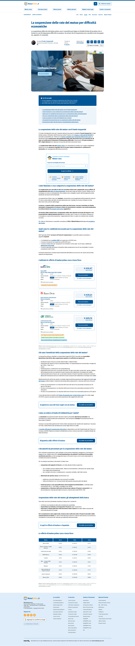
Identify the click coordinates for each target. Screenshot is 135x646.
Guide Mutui (86, 600)
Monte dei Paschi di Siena (104, 602)
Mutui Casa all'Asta (72, 628)
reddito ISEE (56, 240)
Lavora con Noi (56, 616)
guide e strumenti (36, 14)
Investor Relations (57, 618)
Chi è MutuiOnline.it (57, 600)
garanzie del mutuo (57, 209)
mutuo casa (60, 145)
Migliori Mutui (107, 14)
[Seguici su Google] (95, 45)
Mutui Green (71, 623)
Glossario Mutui (86, 616)
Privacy (70, 609)
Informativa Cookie (72, 612)
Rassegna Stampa (57, 614)
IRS (84, 630)
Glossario (94, 14)
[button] (67, 405)
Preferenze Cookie (72, 614)
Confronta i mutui (47, 68)
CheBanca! (101, 612)
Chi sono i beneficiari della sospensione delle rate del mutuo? (60, 116)
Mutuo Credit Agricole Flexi (48, 322)
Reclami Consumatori (73, 607)
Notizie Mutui (56, 607)
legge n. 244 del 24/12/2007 (84, 135)
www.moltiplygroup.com (98, 640)
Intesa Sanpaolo (102, 600)
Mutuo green (57, 9)
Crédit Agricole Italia (46, 320)
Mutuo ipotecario (72, 630)
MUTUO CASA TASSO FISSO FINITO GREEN (51, 272)
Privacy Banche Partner (73, 616)
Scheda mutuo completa (47, 282)
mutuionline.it (27, 14)
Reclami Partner (102, 623)
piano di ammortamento (57, 191)
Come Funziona (71, 600)
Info (77, 14)
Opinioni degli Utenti (57, 605)
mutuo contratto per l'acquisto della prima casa (76, 137)
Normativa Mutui (72, 632)
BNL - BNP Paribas (103, 605)
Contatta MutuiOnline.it (58, 602)
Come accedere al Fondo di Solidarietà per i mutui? (57, 118)
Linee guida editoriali (58, 612)
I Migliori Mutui (86, 602)
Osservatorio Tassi (87, 612)
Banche (101, 14)
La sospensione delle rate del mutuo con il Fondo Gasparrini (59, 109)
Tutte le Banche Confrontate (105, 618)
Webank (100, 609)
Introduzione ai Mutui (88, 605)
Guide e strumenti (105, 9)
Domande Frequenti (87, 614)
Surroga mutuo (42, 9)
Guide (85, 14)
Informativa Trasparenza (73, 605)
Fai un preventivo (83, 275)
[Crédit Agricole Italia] (56, 316)
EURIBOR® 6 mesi (87, 625)
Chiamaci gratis (105, 3)
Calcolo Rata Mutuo (87, 609)
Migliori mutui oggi (87, 9)
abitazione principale (47, 245)
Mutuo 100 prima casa (88, 607)
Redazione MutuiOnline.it (58, 609)
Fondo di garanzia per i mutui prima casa (71, 395)
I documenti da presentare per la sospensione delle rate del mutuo (61, 120)
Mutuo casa (28, 9)
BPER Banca (101, 607)
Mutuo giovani (71, 9)
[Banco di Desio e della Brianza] (56, 293)
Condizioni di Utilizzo (73, 602)
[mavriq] (27, 641)
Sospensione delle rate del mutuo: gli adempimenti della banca (60, 122)
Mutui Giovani (71, 625)
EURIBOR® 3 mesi (87, 623)
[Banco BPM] (56, 266)
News (81, 14)
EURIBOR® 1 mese (87, 621)
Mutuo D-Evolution (45, 299)
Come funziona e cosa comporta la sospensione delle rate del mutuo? (62, 111)
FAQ (90, 14)
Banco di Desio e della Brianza (48, 297)
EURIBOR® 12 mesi (87, 628)
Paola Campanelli (47, 41)
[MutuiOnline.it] (31, 598)
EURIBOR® (85, 618)
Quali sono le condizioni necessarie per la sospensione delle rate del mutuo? (64, 114)
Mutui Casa (70, 618)
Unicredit (101, 616)
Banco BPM (43, 270)
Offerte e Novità (102, 621)
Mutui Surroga (71, 621)
